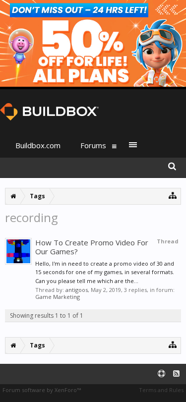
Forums (93, 145)
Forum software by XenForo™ (41, 390)
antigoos (76, 289)
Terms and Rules (161, 390)
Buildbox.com (38, 145)
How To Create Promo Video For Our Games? (91, 246)
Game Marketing (57, 296)
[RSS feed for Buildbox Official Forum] (176, 374)
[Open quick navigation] (173, 195)
